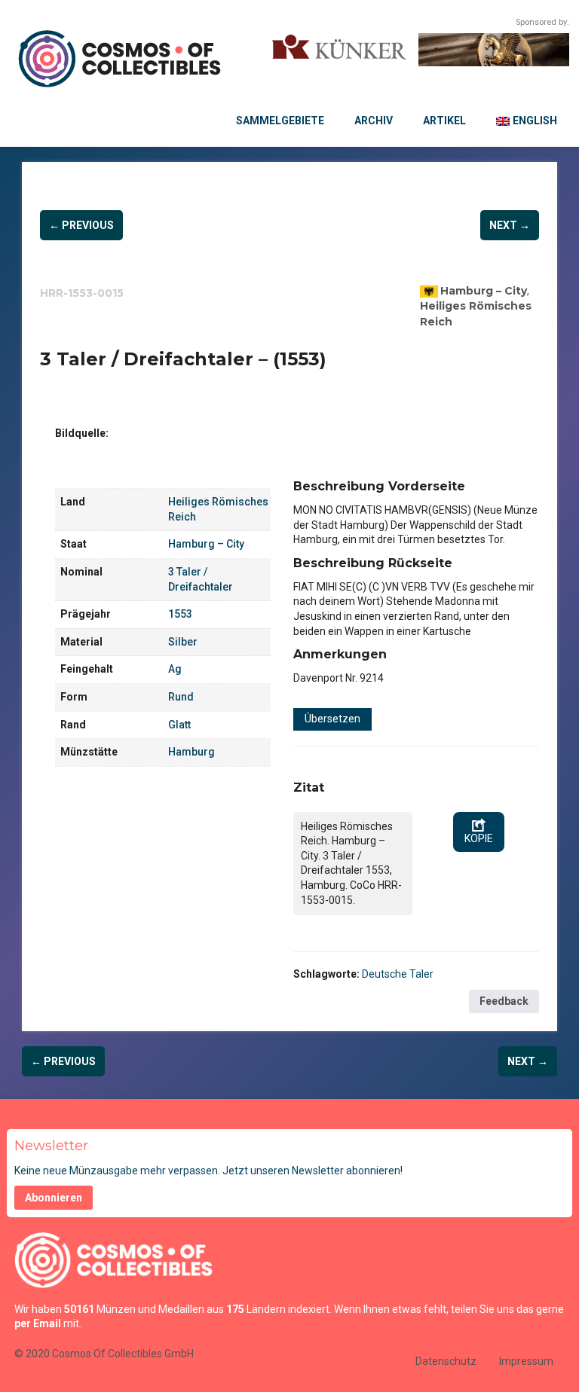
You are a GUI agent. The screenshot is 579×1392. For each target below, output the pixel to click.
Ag (175, 669)
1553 (180, 614)
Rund (181, 697)
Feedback (503, 1001)
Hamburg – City (483, 291)
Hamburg (191, 752)
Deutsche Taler (397, 974)
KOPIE (478, 838)
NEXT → (509, 225)
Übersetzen (332, 719)
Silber (183, 642)
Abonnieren (53, 1198)
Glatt (179, 725)
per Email (37, 1323)
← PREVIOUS (81, 225)
